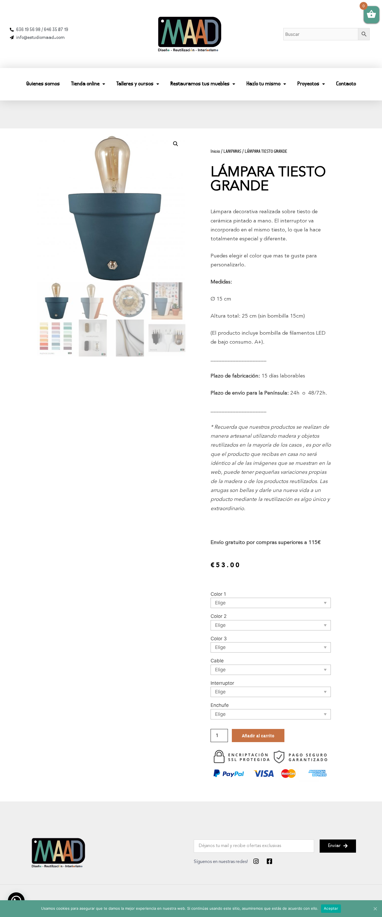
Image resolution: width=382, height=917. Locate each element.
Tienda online (85, 84)
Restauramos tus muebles (200, 84)
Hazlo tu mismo (263, 84)
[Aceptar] (375, 908)
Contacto (346, 84)
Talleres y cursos (135, 84)
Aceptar (331, 908)
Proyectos (308, 84)
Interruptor (222, 683)
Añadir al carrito (258, 735)
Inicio (215, 151)
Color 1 (218, 594)
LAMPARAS (232, 151)
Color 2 (219, 616)
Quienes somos (43, 84)
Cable (217, 660)
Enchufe (220, 705)
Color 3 (219, 638)
